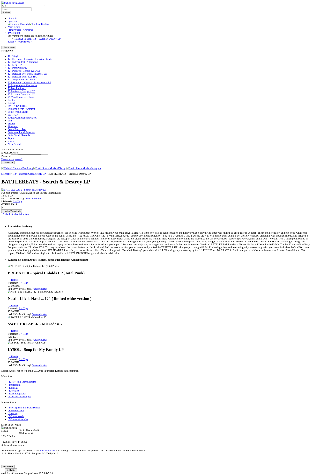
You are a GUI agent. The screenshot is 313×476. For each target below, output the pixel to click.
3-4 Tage (17, 201)
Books (11, 100)
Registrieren (15, 29)
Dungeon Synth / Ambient (21, 108)
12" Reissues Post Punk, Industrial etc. (27, 73)
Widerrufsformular (18, 419)
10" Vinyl (13, 56)
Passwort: (6, 156)
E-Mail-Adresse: (9, 152)
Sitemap (12, 413)
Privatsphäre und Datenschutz (24, 407)
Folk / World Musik (18, 111)
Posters (11, 123)
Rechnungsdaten (17, 393)
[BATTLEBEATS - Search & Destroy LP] (23, 189)
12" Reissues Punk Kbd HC (22, 76)
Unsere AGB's (16, 410)
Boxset (11, 103)
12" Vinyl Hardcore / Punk (22, 79)
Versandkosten (33, 198)
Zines (11, 141)
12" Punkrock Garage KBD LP (24, 70)
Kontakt (12, 387)
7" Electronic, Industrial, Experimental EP (29, 82)
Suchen (6, 12)
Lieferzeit (13, 390)
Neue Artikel (14, 144)
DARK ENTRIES (17, 106)
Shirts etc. (13, 126)
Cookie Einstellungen (19, 396)
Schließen (11, 470)
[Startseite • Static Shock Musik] (12, 2)
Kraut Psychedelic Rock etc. (22, 117)
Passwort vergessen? (11, 159)
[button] (12, 21)
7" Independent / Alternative (22, 85)
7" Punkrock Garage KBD (21, 91)
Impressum (14, 384)
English (44, 24)
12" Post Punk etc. (17, 67)
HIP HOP (13, 114)
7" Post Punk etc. (17, 88)
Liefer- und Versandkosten (22, 381)
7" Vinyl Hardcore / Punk (21, 97)
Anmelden (28, 29)
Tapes (11, 138)
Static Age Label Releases (21, 132)
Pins (10, 120)
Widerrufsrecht (16, 416)
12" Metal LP (15, 64)
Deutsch (24, 24)
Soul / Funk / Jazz (17, 129)
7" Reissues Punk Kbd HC (22, 94)
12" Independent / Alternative (23, 62)
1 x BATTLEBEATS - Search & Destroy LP (37, 38)
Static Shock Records (19, 135)
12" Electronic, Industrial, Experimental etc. (30, 59)
